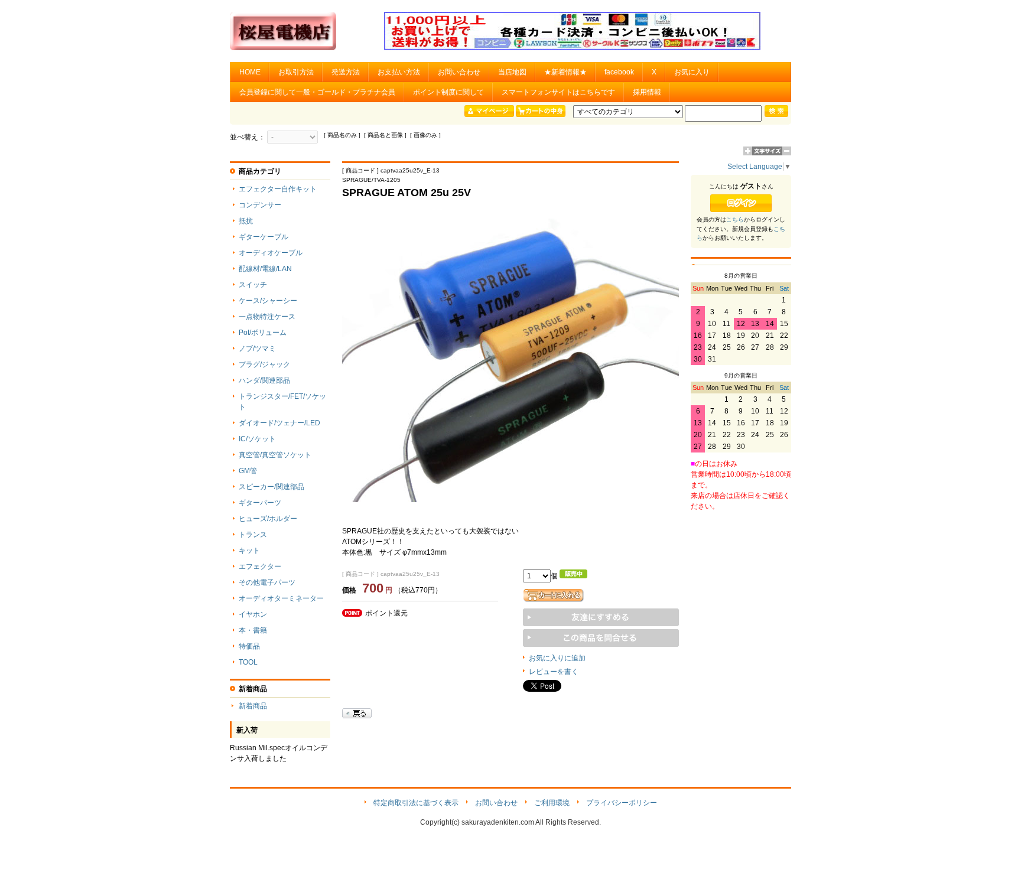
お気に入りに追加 (557, 658)
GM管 (248, 471)
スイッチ (253, 285)
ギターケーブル (263, 237)
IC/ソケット (257, 439)
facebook (619, 72)
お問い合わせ (459, 72)
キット (249, 550)
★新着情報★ (565, 72)
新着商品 (253, 706)
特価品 (249, 646)
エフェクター (260, 566)
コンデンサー (260, 205)
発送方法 (345, 72)
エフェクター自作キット (278, 189)
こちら (735, 219)
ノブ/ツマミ (257, 348)
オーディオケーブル (271, 253)
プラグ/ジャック (264, 364)
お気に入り (692, 72)
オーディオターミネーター (281, 598)
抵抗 (246, 221)
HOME (250, 72)
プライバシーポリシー (621, 803)
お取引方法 (296, 72)
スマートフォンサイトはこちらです (558, 92)
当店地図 (512, 72)
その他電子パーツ (267, 582)
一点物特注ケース (267, 316)
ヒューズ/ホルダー (268, 519)
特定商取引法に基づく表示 (416, 803)
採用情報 (647, 92)
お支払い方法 (399, 72)
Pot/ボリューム (263, 332)
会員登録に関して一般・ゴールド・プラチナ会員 (317, 92)
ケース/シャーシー (268, 301)
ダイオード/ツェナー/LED (279, 423)
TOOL (248, 662)
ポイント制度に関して (448, 92)
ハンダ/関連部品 (264, 380)
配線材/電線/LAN (265, 269)
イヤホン (253, 614)
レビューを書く (553, 672)
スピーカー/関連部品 (271, 487)
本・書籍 (253, 630)
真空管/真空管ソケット (275, 455)
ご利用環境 (552, 803)
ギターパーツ (260, 503)
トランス (253, 534)
